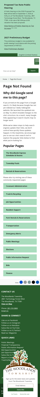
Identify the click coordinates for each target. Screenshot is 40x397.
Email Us (4, 311)
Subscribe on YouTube (10, 328)
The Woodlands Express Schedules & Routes (16, 154)
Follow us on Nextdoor (10, 325)
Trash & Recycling (13, 194)
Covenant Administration (16, 186)
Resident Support (13, 210)
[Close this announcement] (38, 2)
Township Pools (12, 163)
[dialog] (20, 373)
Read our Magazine (9, 333)
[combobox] (28, 54)
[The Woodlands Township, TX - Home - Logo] (11, 62)
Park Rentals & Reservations (18, 218)
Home (5, 79)
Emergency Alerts (13, 233)
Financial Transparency (10, 345)
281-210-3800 (12, 308)
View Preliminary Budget (14, 49)
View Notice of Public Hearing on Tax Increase (19, 27)
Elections (10, 249)
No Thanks (14, 394)
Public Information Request (17, 257)
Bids (8, 265)
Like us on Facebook (9, 320)
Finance (9, 273)
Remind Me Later (24, 394)
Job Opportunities (13, 202)
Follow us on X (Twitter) (10, 330)
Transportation (12, 226)
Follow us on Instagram (10, 323)
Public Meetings (12, 241)
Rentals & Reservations (16, 171)
